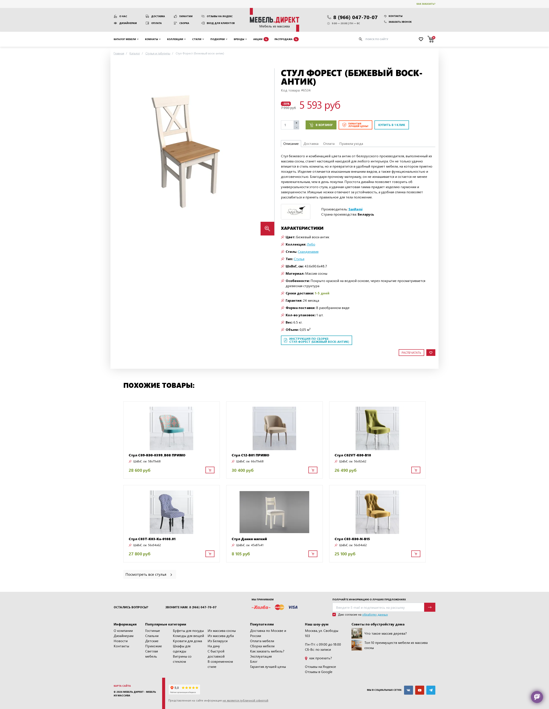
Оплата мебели (262, 641)
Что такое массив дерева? (385, 633)
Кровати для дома (187, 641)
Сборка (184, 23)
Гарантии (186, 16)
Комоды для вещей (188, 635)
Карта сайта (122, 685)
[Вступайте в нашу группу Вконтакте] (408, 690)
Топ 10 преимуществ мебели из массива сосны (396, 645)
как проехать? (320, 658)
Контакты (396, 16)
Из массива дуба (221, 635)
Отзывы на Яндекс (220, 16)
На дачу (214, 646)
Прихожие (153, 646)
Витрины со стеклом (182, 659)
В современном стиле (220, 664)
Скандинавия (308, 251)
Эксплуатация (261, 656)
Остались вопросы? (131, 607)
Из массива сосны (222, 630)
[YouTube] (419, 690)
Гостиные (152, 630)
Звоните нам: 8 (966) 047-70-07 (191, 607)
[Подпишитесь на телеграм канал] (430, 690)
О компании (123, 630)
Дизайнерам (128, 23)
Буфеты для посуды (188, 630)
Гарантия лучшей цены (268, 666)
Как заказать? (425, 3)
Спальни (151, 635)
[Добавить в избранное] (430, 352)
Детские (151, 641)
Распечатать (411, 353)
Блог (254, 661)
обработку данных (375, 614)
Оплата (156, 23)
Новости (121, 641)
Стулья (299, 258)
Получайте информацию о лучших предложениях (369, 599)
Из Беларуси (218, 641)
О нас (123, 16)
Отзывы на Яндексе (320, 666)
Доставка (158, 16)
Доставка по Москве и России (268, 633)
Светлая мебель (151, 653)
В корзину (324, 125)
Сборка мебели (262, 646)
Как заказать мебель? (267, 651)
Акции (260, 38)
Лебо (311, 244)
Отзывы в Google (318, 671)
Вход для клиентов (221, 23)
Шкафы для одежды (181, 648)
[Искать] (360, 39)
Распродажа (285, 38)
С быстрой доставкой (216, 653)
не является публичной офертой (245, 700)
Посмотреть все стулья (146, 574)
